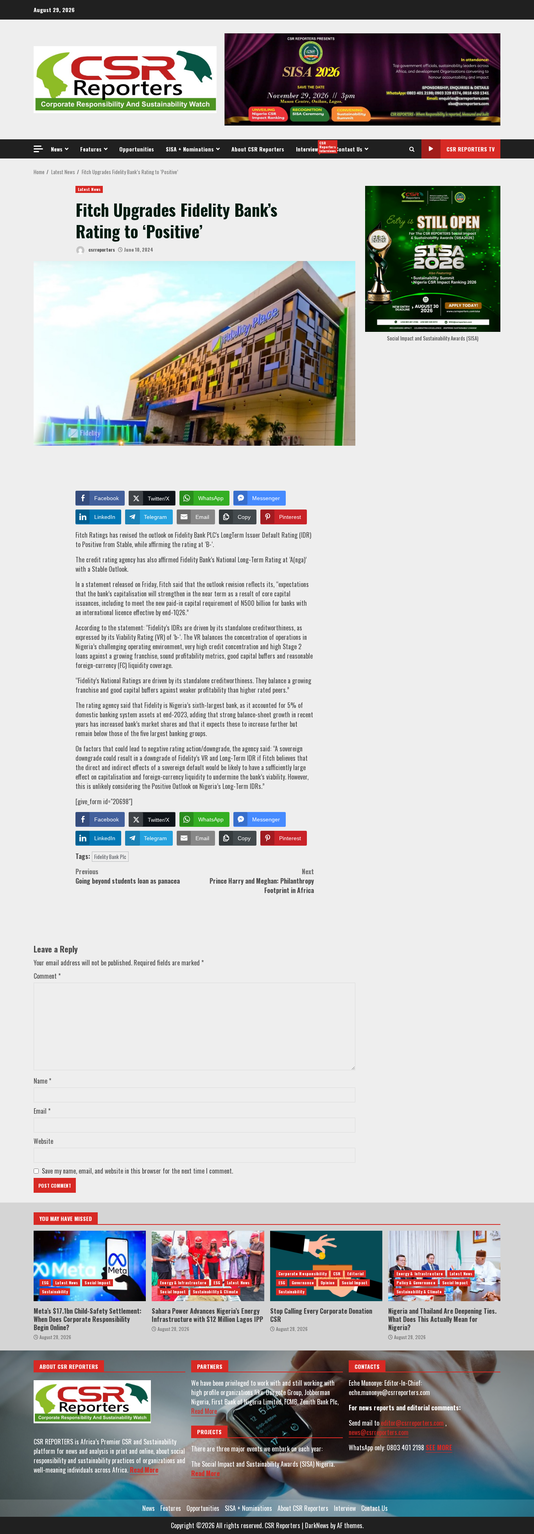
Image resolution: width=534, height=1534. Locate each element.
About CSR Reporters (257, 149)
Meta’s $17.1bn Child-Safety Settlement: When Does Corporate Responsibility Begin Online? (90, 1266)
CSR (336, 1274)
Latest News (89, 189)
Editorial (355, 1274)
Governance (303, 1283)
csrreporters (101, 249)
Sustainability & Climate (215, 1292)
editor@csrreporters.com (412, 1423)
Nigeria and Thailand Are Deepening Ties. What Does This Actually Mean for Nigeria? (444, 1266)
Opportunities (136, 149)
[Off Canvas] (38, 149)
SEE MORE (439, 1447)
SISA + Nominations (190, 149)
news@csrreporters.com (379, 1432)
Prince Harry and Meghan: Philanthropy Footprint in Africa (262, 881)
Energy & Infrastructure (183, 1283)
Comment (47, 976)
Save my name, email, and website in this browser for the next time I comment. (137, 1171)
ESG (45, 1283)
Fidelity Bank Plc (110, 857)
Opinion (328, 1283)
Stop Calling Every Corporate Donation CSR (326, 1266)
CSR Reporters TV (470, 149)
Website (43, 1141)
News (57, 149)
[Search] (411, 149)
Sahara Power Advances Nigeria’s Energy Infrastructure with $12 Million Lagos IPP (208, 1266)
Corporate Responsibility (302, 1274)
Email (42, 1111)
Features (91, 149)
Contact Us (348, 149)
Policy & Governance (415, 1283)
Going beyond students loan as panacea (127, 876)
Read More (144, 1470)
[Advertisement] (362, 78)
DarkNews (317, 1525)
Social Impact (97, 1283)
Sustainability (55, 1292)
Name (42, 1081)
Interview (313, 146)
